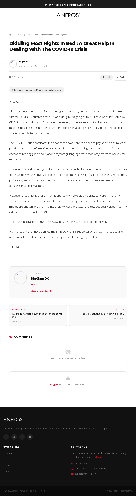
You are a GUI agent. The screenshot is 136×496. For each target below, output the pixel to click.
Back (122, 77)
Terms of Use (127, 490)
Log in (54, 384)
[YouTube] (30, 437)
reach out (96, 456)
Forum (9, 453)
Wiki (8, 459)
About (9, 471)
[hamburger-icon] (40, 14)
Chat (8, 465)
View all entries (39, 291)
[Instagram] (22, 437)
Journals (15, 34)
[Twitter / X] (14, 437)
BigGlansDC (27, 34)
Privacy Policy (112, 490)
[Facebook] (6, 437)
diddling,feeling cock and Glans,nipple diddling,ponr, (38, 90)
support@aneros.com (86, 473)
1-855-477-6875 (82, 463)
